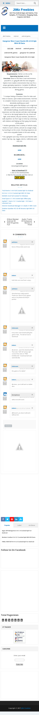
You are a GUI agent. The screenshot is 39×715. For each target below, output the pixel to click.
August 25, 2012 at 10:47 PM (27, 278)
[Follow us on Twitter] (7, 519)
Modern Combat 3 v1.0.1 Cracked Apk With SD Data (18, 537)
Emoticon (8, 426)
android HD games (10, 53)
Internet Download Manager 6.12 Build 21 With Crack (19, 206)
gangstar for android (27, 53)
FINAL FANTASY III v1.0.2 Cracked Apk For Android (18, 542)
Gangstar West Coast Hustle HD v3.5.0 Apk (19, 57)
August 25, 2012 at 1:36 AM (27, 244)
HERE (19, 150)
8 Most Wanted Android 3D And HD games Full (12, 222)
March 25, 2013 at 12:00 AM (23, 408)
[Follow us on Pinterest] (12, 519)
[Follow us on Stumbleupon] (20, 519)
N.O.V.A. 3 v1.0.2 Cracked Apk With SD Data (16, 193)
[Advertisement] (20, 21)
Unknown (15, 328)
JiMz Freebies (23, 9)
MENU (7, 3)
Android (18, 48)
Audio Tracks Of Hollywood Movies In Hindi (26, 222)
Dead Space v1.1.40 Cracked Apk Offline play (16, 198)
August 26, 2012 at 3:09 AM (27, 291)
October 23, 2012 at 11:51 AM (26, 347)
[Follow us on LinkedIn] (16, 519)
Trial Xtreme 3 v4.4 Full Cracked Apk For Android (17, 190)
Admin (14, 275)
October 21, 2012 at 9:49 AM (26, 330)
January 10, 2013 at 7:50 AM (27, 368)
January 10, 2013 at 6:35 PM (23, 380)
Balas (5, 245)
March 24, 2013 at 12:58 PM (27, 397)
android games (29, 48)
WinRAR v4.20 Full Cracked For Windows (15, 196)
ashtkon (14, 242)
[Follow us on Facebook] (3, 519)
